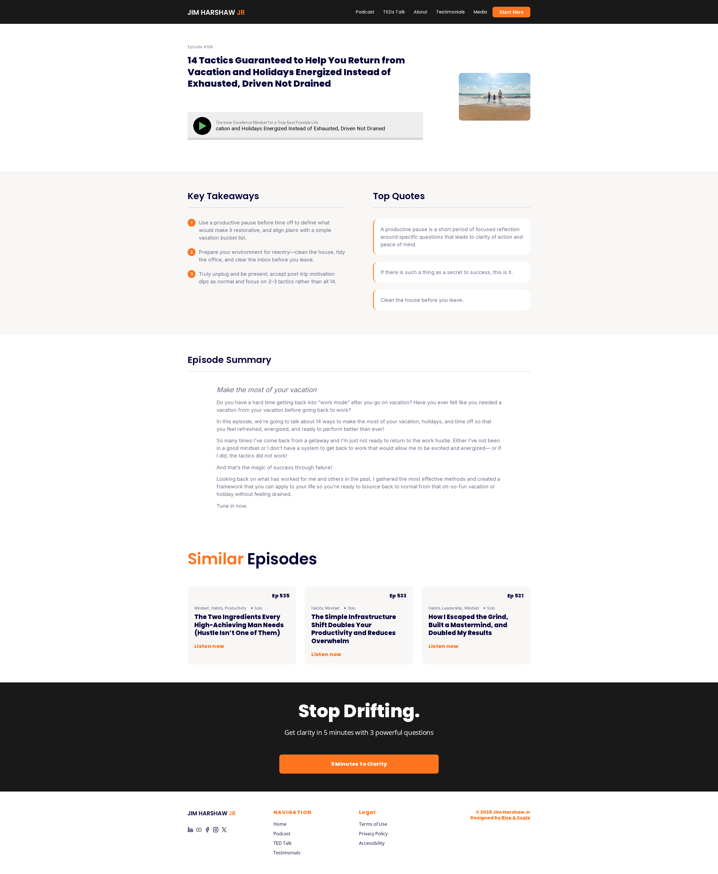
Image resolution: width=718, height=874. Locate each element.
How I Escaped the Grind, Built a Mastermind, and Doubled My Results (468, 625)
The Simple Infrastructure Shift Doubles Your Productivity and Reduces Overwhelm (353, 629)
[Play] (203, 126)
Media (480, 12)
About (421, 12)
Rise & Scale (515, 818)
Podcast (365, 12)
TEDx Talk (394, 12)
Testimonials (450, 12)
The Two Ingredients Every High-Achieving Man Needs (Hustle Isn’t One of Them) (239, 625)
